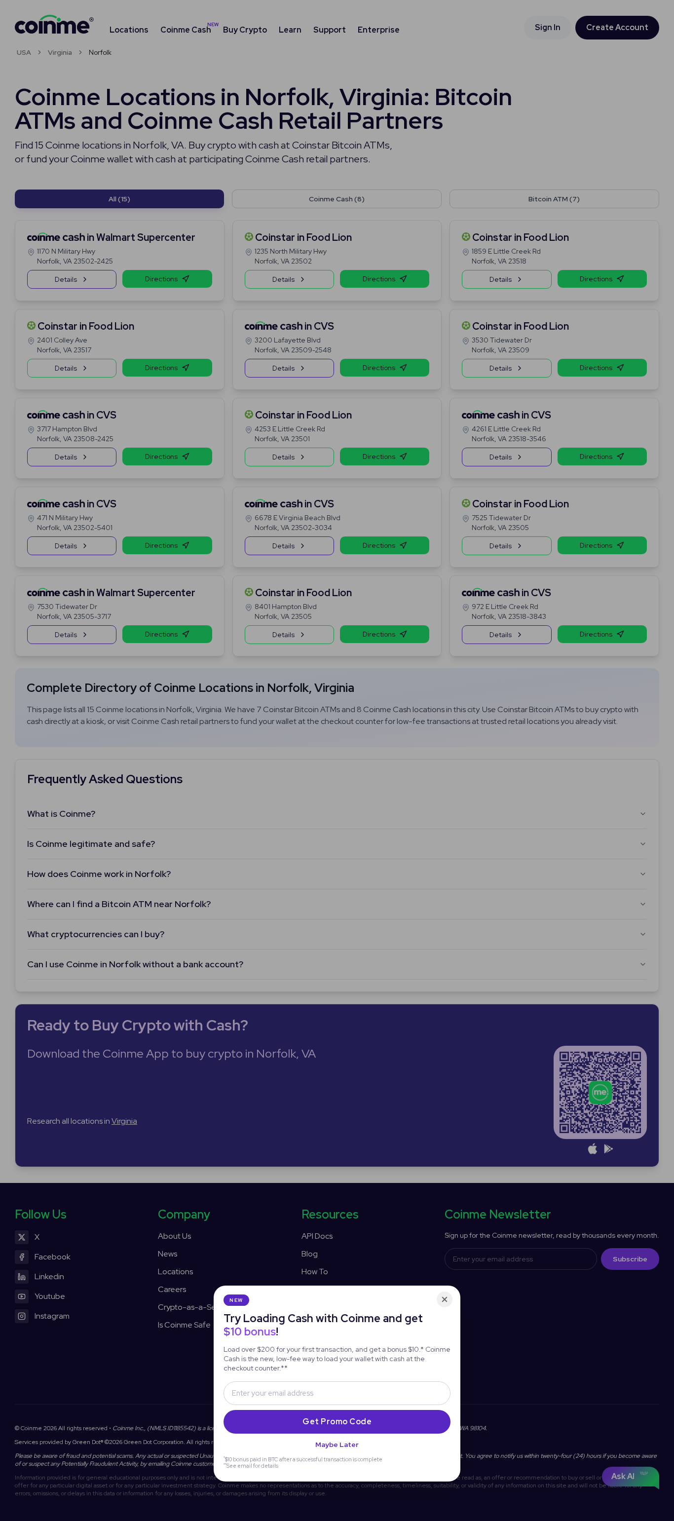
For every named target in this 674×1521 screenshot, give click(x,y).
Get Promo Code (337, 1421)
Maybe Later (337, 1444)
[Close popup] (444, 1299)
